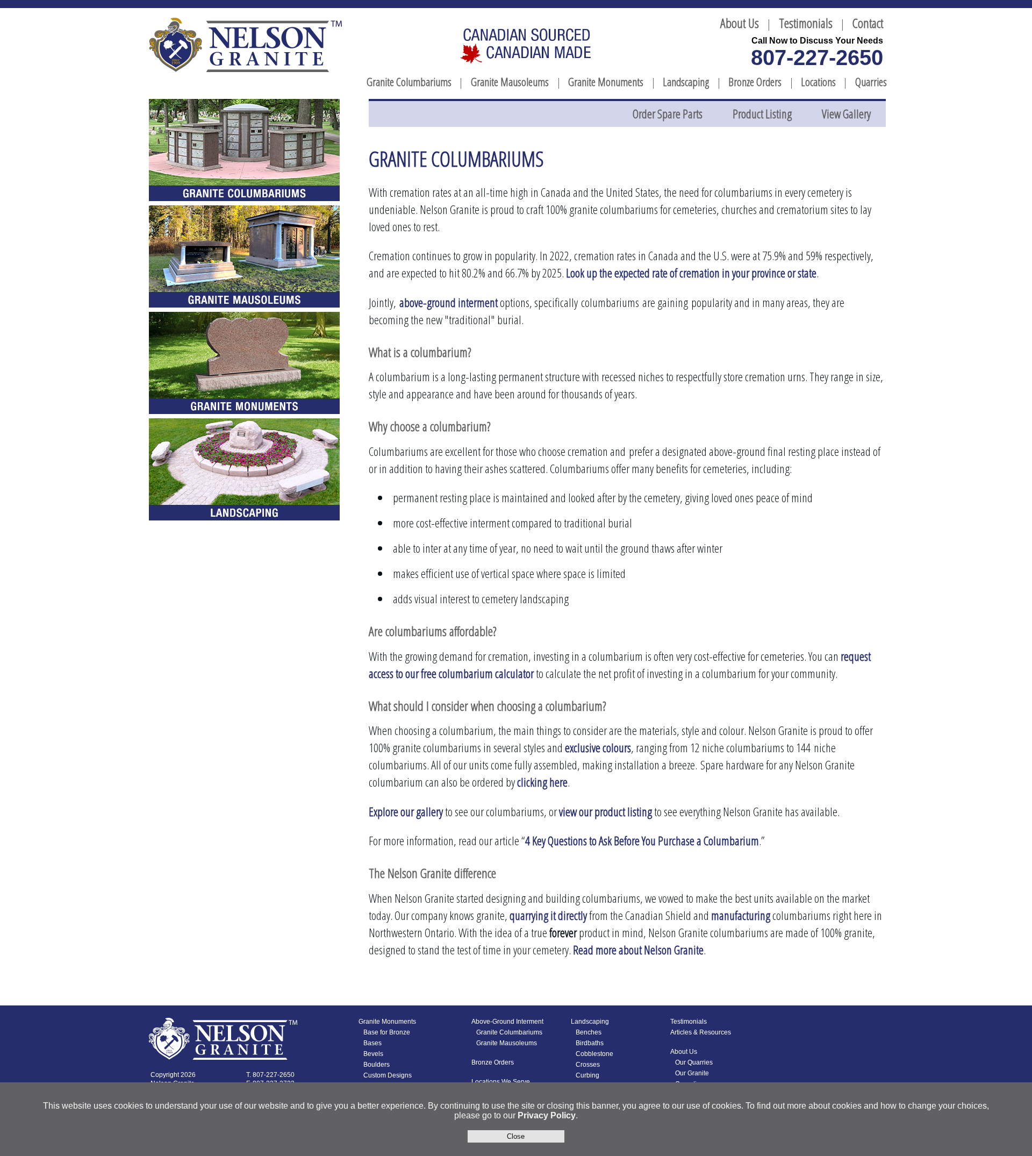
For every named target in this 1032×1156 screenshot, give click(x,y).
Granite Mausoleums (510, 81)
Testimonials (806, 23)
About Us (739, 23)
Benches (588, 1032)
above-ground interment (448, 302)
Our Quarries (694, 1062)
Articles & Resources (700, 1032)
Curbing (587, 1075)
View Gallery (846, 113)
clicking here (542, 782)
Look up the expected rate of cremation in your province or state (691, 273)
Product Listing (762, 113)
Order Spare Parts (668, 113)
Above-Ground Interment (507, 1021)
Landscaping (686, 81)
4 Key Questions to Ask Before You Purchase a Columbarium (642, 840)
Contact (867, 23)
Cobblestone (594, 1054)
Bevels (373, 1054)
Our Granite (692, 1073)
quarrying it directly (548, 915)
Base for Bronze (386, 1032)
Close (516, 1136)
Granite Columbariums (409, 81)
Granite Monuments (605, 81)
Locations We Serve (500, 1082)
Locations (818, 81)
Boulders (376, 1064)
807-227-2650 (817, 57)
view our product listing (605, 811)
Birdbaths (590, 1043)
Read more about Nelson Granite (638, 949)
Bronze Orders (755, 81)
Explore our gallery (406, 811)
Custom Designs (387, 1075)
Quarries (871, 81)
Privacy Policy (547, 1115)
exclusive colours (598, 747)
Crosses (588, 1064)
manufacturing (740, 915)
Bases (372, 1043)
